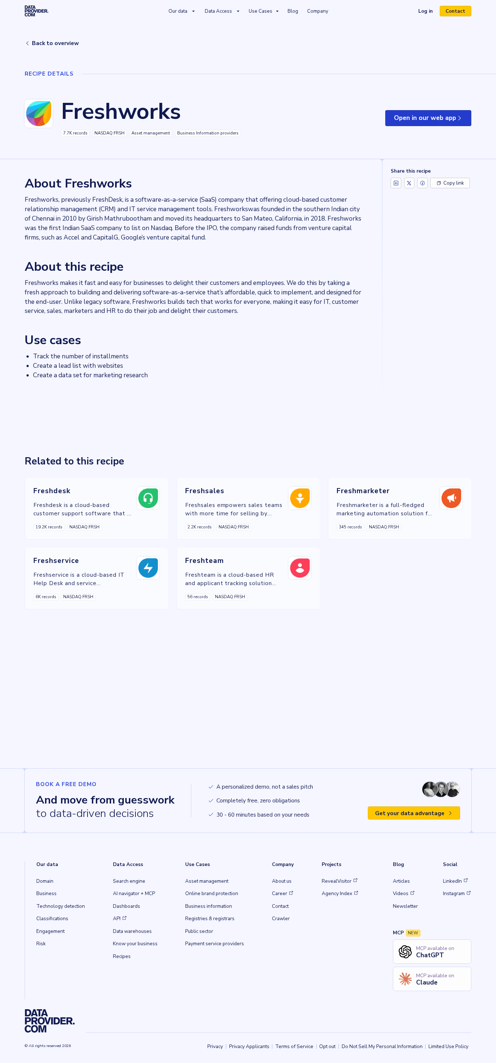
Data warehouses (132, 931)
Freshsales (204, 491)
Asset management (206, 881)
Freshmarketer (363, 491)
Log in (428, 12)
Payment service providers (214, 943)
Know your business (135, 943)
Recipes (122, 956)
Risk (41, 943)
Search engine (129, 881)
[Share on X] (409, 183)
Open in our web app (432, 120)
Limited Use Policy (448, 1046)
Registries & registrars (210, 918)
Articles (401, 881)
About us (282, 881)
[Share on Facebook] (422, 183)
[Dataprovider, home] (36, 11)
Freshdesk (51, 491)
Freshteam (204, 560)
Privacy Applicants (249, 1046)
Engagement (50, 931)
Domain (44, 881)
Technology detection (60, 906)
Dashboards (126, 906)
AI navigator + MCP (134, 893)
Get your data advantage (409, 813)
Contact (455, 11)
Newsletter (405, 906)
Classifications (52, 918)
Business (46, 893)
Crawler (281, 918)
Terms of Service (294, 1046)
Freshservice (56, 560)
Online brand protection (211, 893)
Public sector (199, 931)
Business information (208, 906)
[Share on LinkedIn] (396, 183)
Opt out (327, 1046)
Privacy (215, 1046)
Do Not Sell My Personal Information (382, 1046)
